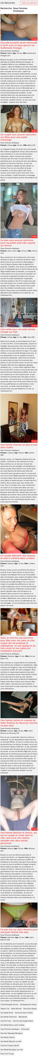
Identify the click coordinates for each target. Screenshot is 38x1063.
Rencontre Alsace (30, 1009)
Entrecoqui (25, 1029)
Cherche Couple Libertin (10, 1045)
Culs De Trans (6, 1021)
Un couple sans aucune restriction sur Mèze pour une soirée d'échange (18, 137)
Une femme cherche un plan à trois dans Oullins (19, 446)
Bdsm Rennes (16, 1009)
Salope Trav (5, 1009)
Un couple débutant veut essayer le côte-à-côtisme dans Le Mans (18, 557)
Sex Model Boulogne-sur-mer (12, 1050)
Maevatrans (23, 1017)
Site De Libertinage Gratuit (23, 1021)
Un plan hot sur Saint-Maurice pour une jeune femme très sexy (19, 930)
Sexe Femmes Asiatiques (10, 1029)
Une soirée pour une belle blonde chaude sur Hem (18, 330)
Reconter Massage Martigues (12, 1033)
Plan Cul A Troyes (7, 1054)
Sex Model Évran (7, 1013)
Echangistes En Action (28, 1004)
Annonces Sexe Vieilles (24, 1013)
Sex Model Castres (8, 1037)
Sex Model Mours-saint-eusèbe (12, 1025)
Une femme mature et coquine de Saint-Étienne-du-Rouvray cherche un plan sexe (19, 723)
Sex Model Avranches (9, 1017)
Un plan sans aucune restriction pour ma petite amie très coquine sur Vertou (18, 243)
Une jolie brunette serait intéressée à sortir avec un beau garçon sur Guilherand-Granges (19, 45)
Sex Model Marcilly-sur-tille (11, 1041)
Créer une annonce (29, 3)
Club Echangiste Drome (9, 1004)
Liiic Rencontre (7, 3)
